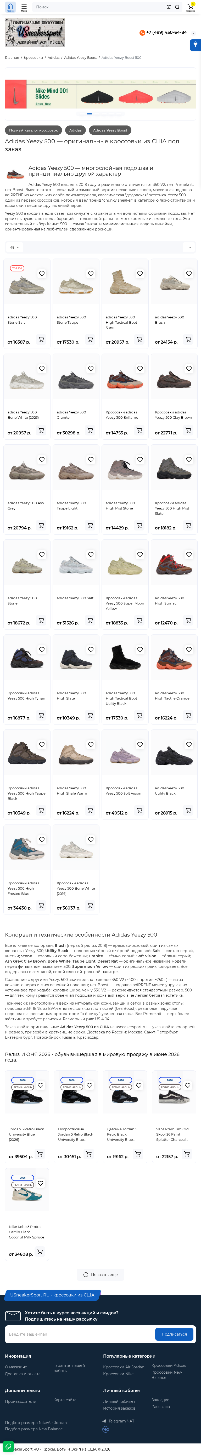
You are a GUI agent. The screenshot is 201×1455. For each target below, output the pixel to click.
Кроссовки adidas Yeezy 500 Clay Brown (173, 414)
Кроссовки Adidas (169, 1365)
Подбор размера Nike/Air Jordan (36, 1422)
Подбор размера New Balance (34, 1429)
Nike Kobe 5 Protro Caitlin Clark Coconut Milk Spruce (26, 1232)
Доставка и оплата (23, 1374)
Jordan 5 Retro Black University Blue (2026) (26, 1134)
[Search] (177, 7)
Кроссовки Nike (118, 1374)
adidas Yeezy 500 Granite (71, 414)
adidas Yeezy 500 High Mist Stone (120, 505)
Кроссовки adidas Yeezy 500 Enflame (122, 414)
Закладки (161, 1400)
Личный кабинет (119, 1401)
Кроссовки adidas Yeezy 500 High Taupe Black (27, 793)
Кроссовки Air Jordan (123, 1367)
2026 (23, 1080)
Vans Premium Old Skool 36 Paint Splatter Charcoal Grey (172, 1134)
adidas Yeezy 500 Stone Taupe (71, 319)
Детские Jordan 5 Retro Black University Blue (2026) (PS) (122, 1134)
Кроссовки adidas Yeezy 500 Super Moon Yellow (125, 603)
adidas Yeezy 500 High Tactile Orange (172, 695)
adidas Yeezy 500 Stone (22, 600)
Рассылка (161, 1406)
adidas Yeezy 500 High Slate (71, 695)
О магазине (16, 1367)
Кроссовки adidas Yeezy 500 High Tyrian (26, 695)
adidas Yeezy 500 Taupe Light (71, 505)
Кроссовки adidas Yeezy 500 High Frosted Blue (23, 888)
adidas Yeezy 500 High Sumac (169, 600)
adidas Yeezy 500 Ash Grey (26, 505)
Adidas (75, 130)
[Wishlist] (41, 273)
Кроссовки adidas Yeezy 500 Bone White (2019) (76, 888)
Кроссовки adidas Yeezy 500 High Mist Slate (172, 508)
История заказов (119, 1408)
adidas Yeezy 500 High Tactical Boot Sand (121, 322)
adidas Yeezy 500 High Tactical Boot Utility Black (121, 698)
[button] (82, 113)
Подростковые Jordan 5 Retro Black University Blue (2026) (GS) (75, 1134)
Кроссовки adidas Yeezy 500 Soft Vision (123, 790)
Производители (20, 1401)
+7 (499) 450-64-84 (166, 32)
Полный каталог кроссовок (33, 130)
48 (12, 247)
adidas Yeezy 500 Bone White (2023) (23, 414)
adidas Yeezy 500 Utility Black (169, 790)
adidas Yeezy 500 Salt (75, 598)
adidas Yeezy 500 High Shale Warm (72, 790)
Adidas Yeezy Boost (110, 130)
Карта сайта (64, 1400)
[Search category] (169, 7)
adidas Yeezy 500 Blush (169, 319)
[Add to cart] (41, 339)
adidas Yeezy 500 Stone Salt (22, 319)
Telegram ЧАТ (121, 1421)
